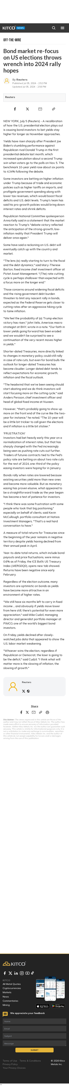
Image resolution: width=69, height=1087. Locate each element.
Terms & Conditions (30, 1060)
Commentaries (10, 1000)
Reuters (21, 79)
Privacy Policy (10, 1064)
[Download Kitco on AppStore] (43, 1006)
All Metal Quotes (12, 984)
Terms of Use (10, 1060)
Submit (35, 1050)
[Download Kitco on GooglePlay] (58, 1006)
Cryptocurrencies (12, 988)
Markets (7, 992)
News (6, 996)
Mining (6, 1004)
